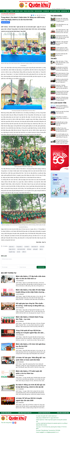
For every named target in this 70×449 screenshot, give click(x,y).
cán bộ (18, 251)
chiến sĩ (24, 251)
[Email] (37, 15)
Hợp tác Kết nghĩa (64, 11)
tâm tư (41, 249)
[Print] (35, 15)
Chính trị (11, 11)
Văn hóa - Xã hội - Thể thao (28, 11)
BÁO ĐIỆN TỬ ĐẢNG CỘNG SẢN (6, 412)
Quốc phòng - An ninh (19, 11)
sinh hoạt (42, 246)
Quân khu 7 (11, 246)
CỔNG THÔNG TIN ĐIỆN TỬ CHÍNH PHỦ (24, 412)
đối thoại (29, 249)
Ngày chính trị (12, 249)
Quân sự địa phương (38, 11)
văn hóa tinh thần (21, 249)
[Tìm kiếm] (68, 9)
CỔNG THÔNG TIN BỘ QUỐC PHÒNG (63, 412)
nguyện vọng (12, 251)
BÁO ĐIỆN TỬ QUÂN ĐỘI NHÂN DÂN (44, 412)
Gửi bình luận (41, 267)
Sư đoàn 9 (27, 246)
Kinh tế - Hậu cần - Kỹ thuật (55, 11)
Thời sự (7, 11)
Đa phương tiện (46, 11)
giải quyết (35, 249)
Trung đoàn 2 (19, 246)
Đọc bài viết (6, 22)
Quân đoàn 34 (34, 246)
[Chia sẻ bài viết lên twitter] (33, 15)
